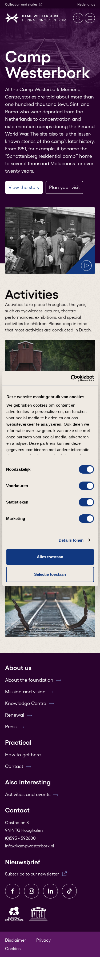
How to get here (23, 754)
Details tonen (71, 540)
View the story (24, 187)
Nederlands (86, 4)
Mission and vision (25, 691)
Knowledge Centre (25, 703)
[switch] (86, 486)
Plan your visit (64, 187)
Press (11, 726)
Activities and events (27, 794)
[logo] (35, 18)
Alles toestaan (50, 557)
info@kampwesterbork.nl (29, 845)
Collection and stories (21, 4)
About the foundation (29, 680)
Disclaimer (15, 940)
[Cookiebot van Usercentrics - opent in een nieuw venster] (71, 378)
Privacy (43, 940)
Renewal (14, 715)
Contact (14, 766)
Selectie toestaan (50, 574)
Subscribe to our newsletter (32, 873)
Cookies (13, 948)
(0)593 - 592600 (20, 838)
